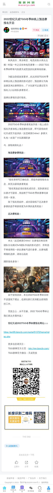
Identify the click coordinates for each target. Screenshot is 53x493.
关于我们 (43, 478)
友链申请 (10, 478)
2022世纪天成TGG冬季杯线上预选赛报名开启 (25, 21)
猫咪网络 (15, 28)
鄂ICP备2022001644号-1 (30, 482)
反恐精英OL (14, 12)
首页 (6, 12)
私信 (46, 30)
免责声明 (21, 478)
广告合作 (32, 478)
